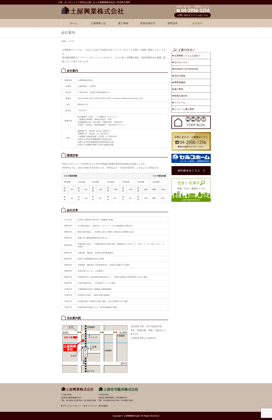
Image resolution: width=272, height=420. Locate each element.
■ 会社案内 (103, 406)
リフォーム (178, 102)
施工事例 (177, 89)
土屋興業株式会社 (132, 416)
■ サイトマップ (90, 406)
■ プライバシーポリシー (71, 406)
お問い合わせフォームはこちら (192, 15)
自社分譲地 (178, 75)
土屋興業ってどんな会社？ (186, 55)
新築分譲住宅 (179, 95)
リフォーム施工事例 (183, 109)
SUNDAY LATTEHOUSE (185, 69)
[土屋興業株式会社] (92, 9)
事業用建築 (178, 82)
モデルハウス (179, 62)
